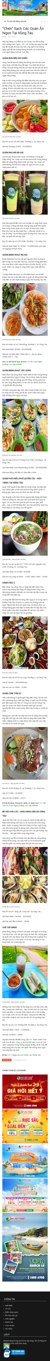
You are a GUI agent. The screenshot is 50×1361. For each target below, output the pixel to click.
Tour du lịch (9, 1325)
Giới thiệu (8, 1305)
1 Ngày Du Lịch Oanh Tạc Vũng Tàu (26, 1055)
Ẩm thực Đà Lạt (11, 1315)
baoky (4, 37)
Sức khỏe (8, 1328)
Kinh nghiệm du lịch (20, 1060)
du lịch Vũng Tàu (28, 41)
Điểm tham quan (11, 1312)
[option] (26, 21)
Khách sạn (9, 1322)
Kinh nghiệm (10, 1319)
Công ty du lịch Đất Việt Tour (27, 1042)
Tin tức (8, 1308)
